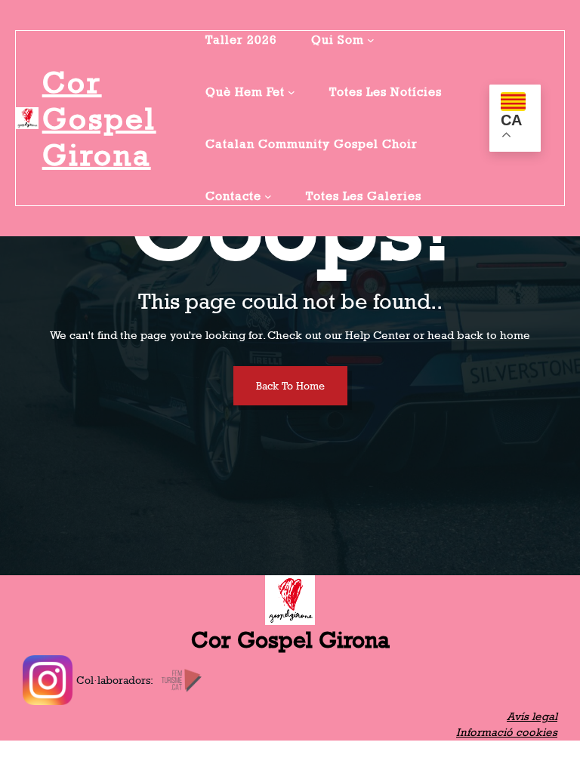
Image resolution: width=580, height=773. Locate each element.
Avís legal (532, 716)
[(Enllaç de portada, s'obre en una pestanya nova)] (27, 118)
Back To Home (290, 385)
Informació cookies (506, 731)
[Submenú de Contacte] (268, 196)
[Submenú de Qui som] (371, 40)
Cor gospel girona (99, 118)
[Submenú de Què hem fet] (291, 92)
